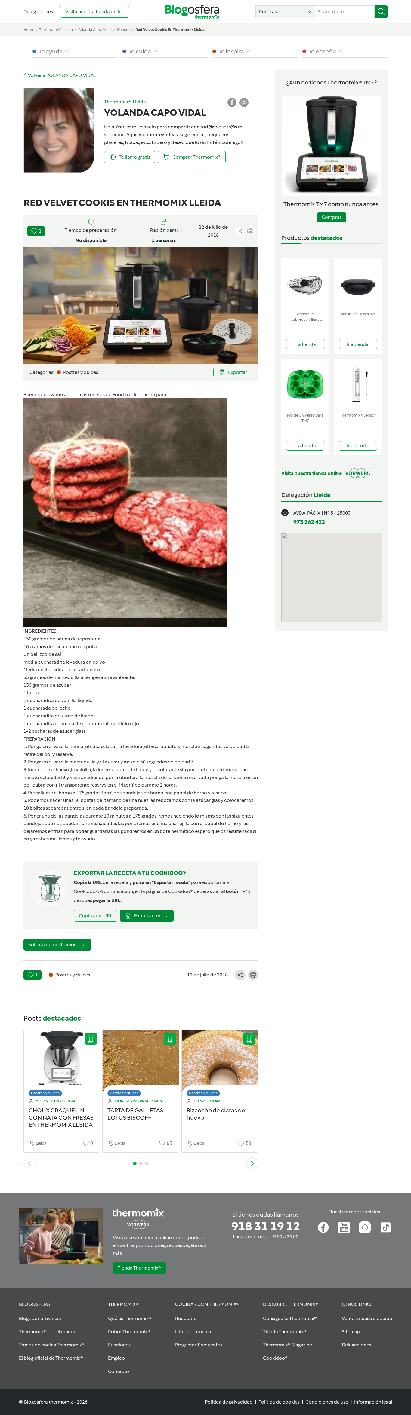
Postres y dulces (45, 1093)
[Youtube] (344, 1227)
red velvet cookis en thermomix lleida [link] (170, 29)
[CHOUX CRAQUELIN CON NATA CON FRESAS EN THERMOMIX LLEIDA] (62, 1064)
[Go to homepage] (192, 12)
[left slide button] (29, 1163)
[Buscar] (381, 11)
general (123, 29)
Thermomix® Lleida (56, 29)
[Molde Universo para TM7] (305, 384)
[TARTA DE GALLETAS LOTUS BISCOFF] (141, 1064)
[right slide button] (252, 1163)
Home (28, 29)
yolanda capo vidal (95, 29)
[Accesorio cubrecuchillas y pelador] (305, 283)
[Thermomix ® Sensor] (358, 384)
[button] (285, 11)
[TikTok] (385, 1227)
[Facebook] (323, 1227)
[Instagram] (365, 1227)
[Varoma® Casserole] (358, 283)
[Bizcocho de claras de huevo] (220, 1064)
